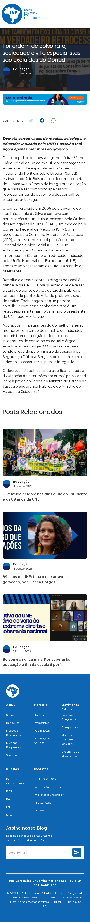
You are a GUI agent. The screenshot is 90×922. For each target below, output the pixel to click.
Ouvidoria (40, 810)
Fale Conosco (42, 802)
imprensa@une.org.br (49, 794)
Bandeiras (12, 722)
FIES (9, 791)
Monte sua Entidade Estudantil (68, 739)
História (39, 715)
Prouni (10, 799)
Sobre (10, 715)
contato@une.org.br (47, 787)
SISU (9, 814)
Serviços (11, 755)
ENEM (10, 807)
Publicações (42, 730)
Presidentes (41, 722)
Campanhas (69, 727)
